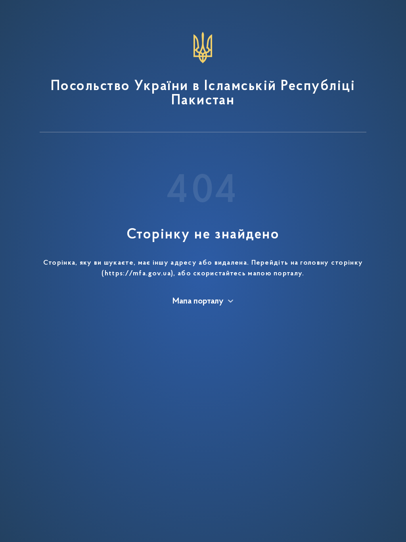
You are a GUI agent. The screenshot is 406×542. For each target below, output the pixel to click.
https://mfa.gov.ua (138, 273)
